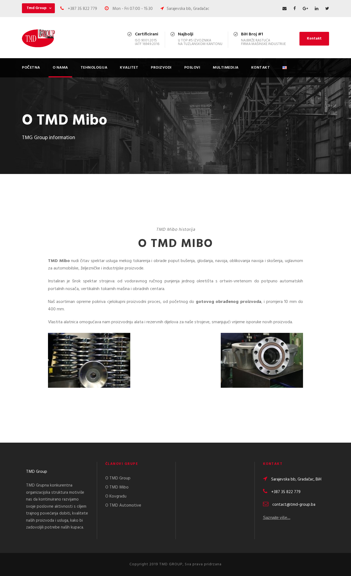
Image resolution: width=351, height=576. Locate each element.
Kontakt (314, 38)
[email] (284, 8)
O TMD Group (118, 478)
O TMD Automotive (123, 505)
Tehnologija (94, 67)
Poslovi (192, 67)
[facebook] (294, 8)
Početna (31, 67)
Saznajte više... (276, 517)
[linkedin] (316, 8)
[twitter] (327, 8)
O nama (60, 67)
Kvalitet (129, 67)
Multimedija (226, 67)
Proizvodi (161, 67)
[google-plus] (305, 8)
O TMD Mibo (117, 487)
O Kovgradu (115, 496)
